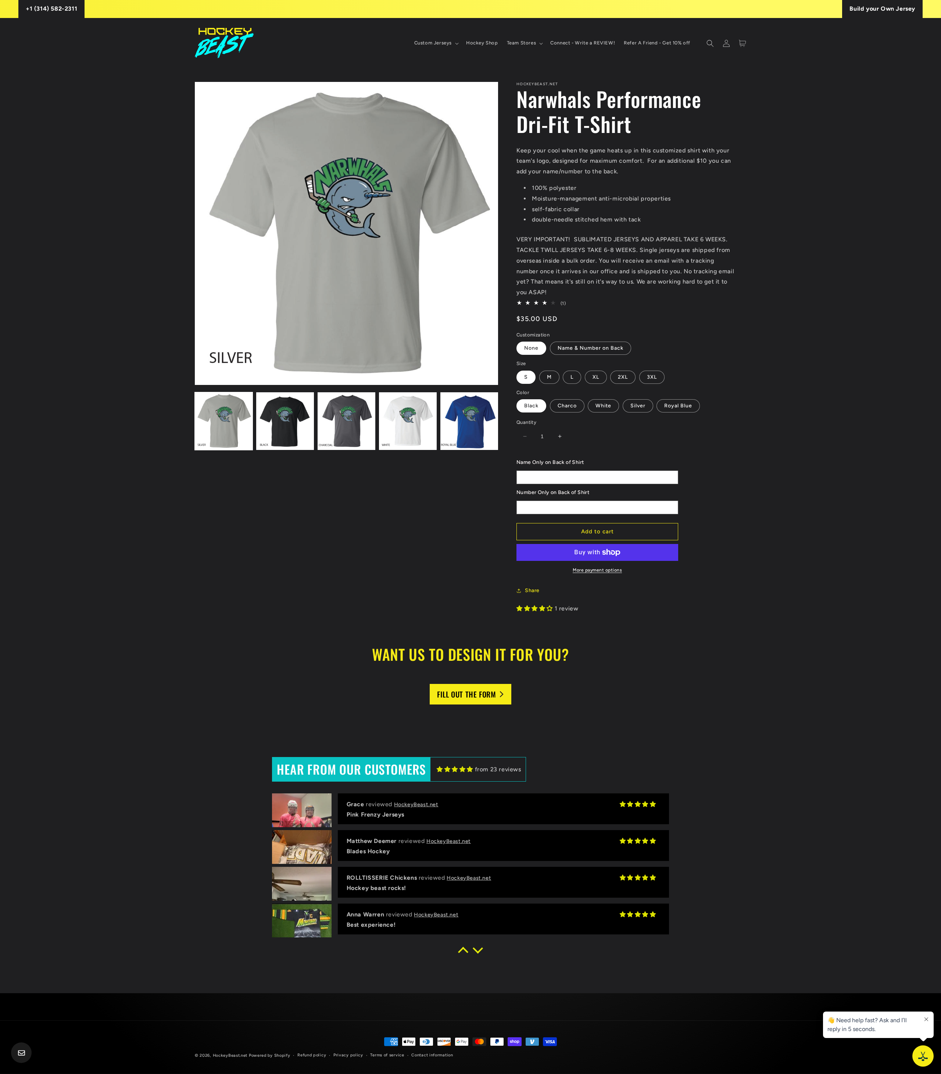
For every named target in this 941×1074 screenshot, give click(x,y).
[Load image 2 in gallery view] (285, 421)
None (531, 348)
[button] (436, 43)
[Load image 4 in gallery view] (408, 421)
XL (596, 377)
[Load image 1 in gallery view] (224, 421)
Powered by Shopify (269, 1055)
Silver (637, 406)
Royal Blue (678, 406)
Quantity (526, 422)
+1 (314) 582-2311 (51, 8)
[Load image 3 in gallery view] (346, 421)
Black (531, 406)
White (603, 406)
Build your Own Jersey (882, 8)
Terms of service (387, 1055)
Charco (567, 406)
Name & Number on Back (590, 348)
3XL (652, 377)
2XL (623, 377)
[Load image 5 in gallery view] (469, 421)
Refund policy (311, 1055)
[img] (455, 769)
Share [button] (532, 590)
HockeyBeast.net (230, 1055)
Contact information (432, 1055)
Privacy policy (348, 1055)
